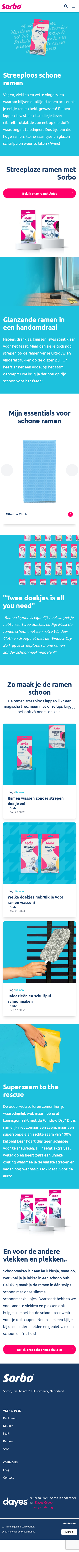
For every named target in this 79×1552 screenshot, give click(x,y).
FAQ (6, 1469)
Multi (6, 1433)
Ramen (8, 1441)
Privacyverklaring (41, 1507)
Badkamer (10, 1418)
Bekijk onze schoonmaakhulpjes (39, 1349)
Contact (8, 1477)
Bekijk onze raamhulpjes (39, 193)
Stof (6, 1449)
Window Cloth (16, 514)
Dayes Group (44, 1502)
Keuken (8, 1425)
